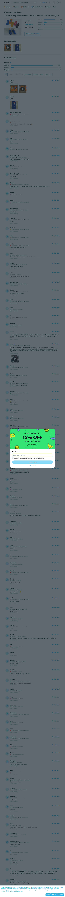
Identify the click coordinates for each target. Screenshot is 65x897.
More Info (60, 894)
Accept (48, 894)
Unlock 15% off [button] (32, 462)
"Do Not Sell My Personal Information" (11, 891)
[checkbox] (12, 458)
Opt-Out (54, 894)
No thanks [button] (32, 466)
